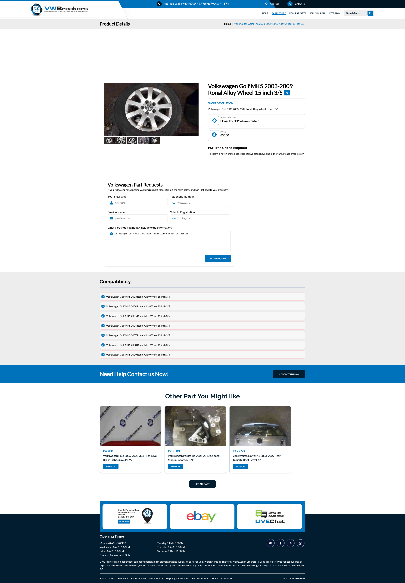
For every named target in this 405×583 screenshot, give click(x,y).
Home (227, 23)
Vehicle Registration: (183, 212)
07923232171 (218, 4)
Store (112, 578)
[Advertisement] (202, 52)
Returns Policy (200, 578)
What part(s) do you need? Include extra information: (140, 227)
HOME (265, 13)
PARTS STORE (279, 13)
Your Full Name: (117, 196)
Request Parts (138, 578)
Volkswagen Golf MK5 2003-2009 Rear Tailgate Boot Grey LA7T (256, 457)
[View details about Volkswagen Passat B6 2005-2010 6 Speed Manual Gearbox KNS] (195, 426)
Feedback (123, 578)
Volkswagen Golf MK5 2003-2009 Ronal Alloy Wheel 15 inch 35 (269, 23)
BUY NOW (110, 466)
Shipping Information (177, 578)
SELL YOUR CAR (318, 13)
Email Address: (117, 212)
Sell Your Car (156, 578)
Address (274, 3)
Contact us (299, 3)
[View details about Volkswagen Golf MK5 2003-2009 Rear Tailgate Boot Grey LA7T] (260, 426)
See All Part (202, 484)
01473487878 (196, 4)
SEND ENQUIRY (218, 258)
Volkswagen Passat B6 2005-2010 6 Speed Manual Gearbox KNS (194, 457)
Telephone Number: (182, 196)
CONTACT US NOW (289, 374)
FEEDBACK (334, 13)
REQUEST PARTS (297, 13)
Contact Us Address (221, 578)
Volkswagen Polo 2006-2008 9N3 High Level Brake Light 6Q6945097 (130, 457)
